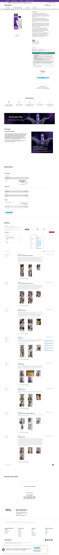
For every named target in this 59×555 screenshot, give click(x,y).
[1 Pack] (37, 42)
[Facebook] (45, 540)
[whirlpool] (9, 2)
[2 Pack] (33, 42)
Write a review (51, 232)
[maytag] (19, 2)
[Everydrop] (8, 5)
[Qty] (42, 74)
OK (37, 547)
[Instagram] (47, 540)
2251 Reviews (12, 226)
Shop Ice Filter (20, 536)
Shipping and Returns (30, 498)
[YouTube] (50, 540)
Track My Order (34, 535)
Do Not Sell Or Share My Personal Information (37, 551)
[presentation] (22, 267)
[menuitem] (7, 8)
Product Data (33, 534)
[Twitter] (52, 540)
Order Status (53, 2)
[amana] (29, 2)
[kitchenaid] (14, 2)
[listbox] (6, 20)
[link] (54, 5)
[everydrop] (24, 2)
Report (27, 278)
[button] (53, 464)
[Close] (46, 547)
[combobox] (40, 66)
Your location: (49, 2)
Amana (46, 534)
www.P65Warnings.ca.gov (22, 184)
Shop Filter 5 (19, 534)
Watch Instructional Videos (20, 515)
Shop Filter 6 (19, 535)
